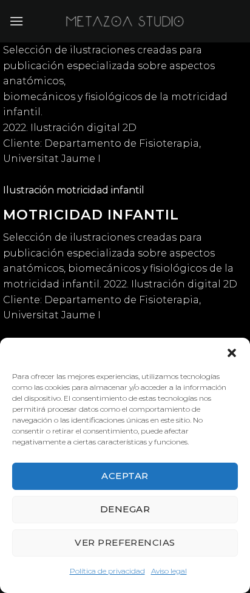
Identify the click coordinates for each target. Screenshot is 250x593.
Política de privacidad (107, 570)
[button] (232, 353)
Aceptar (124, 475)
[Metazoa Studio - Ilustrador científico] (125, 21)
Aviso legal (169, 570)
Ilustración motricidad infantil (73, 190)
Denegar (125, 509)
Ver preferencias (125, 542)
